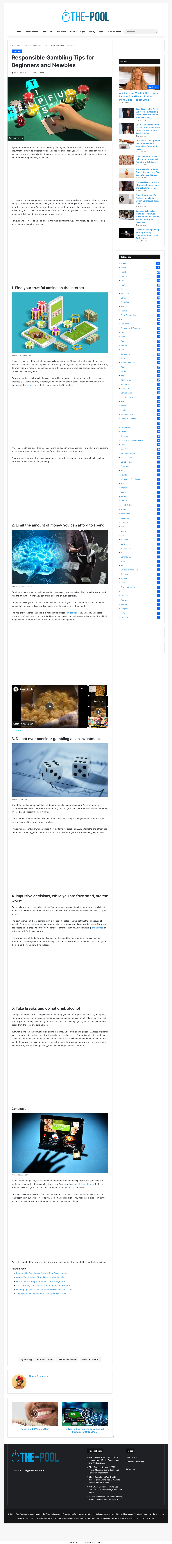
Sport (123, 319)
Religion (124, 604)
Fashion (124, 311)
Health (123, 272)
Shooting (124, 574)
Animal (123, 406)
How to (124, 475)
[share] (82, 688)
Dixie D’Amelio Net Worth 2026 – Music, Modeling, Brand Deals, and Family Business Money (104, 1470)
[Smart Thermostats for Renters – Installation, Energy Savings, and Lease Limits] (126, 199)
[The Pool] (86, 15)
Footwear (125, 600)
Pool (122, 367)
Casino (124, 276)
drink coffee (97, 927)
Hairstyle (124, 539)
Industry (124, 449)
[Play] (98, 712)
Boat (123, 535)
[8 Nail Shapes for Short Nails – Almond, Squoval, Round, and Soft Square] (126, 160)
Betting (124, 371)
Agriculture (125, 514)
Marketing (125, 324)
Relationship (126, 380)
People (73, 31)
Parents (124, 496)
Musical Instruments (129, 570)
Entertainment (31, 31)
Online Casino (45, 1359)
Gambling (24, 45)
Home (18, 31)
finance (124, 306)
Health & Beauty (128, 505)
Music (123, 432)
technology (125, 384)
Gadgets (124, 609)
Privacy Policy (131, 1457)
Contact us (130, 1469)
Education (125, 293)
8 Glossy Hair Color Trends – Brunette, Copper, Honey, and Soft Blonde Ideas (148, 185)
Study (123, 509)
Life (51, 31)
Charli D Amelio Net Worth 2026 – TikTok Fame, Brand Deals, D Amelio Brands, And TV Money (104, 1480)
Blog (122, 375)
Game (123, 298)
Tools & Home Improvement (133, 440)
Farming (124, 617)
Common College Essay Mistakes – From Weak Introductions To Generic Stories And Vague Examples (147, 216)
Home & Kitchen (114, 31)
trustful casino (90, 1359)
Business (124, 263)
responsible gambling (81, 1184)
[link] (16, 689)
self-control (71, 612)
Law (122, 332)
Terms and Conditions (135, 1462)
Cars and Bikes (127, 393)
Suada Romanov (20, 73)
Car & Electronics (128, 315)
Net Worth (62, 31)
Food (44, 31)
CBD (123, 350)
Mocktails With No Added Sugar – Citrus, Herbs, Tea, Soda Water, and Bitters (148, 172)
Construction (126, 462)
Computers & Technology (132, 328)
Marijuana (125, 492)
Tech (101, 31)
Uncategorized (127, 397)
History (124, 613)
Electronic (125, 466)
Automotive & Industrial (131, 479)
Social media (126, 457)
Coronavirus (126, 557)
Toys (123, 445)
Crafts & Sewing (128, 587)
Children (124, 436)
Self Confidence (68, 1359)
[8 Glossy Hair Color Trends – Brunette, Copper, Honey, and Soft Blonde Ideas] (126, 186)
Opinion (124, 591)
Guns (123, 544)
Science (124, 596)
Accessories (126, 548)
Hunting (124, 578)
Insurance (125, 518)
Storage (124, 583)
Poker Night (27, 689)
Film (122, 527)
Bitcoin (124, 565)
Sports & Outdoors (129, 419)
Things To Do (126, 522)
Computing (125, 354)
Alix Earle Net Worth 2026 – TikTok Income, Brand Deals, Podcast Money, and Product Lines (139, 96)
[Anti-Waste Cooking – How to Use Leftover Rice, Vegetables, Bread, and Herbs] (126, 144)
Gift (122, 483)
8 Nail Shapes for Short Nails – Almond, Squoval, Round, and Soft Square (147, 159)
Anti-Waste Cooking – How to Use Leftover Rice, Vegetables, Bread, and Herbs (105, 1490)
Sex (122, 401)
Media (123, 531)
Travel (123, 289)
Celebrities (125, 427)
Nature (124, 561)
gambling (27, 1359)
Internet (124, 488)
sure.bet (34, 385)
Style (82, 31)
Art (122, 423)
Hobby (123, 410)
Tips (122, 341)
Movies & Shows (128, 453)
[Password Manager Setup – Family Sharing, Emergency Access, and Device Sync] (126, 233)
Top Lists (124, 501)
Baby (123, 470)
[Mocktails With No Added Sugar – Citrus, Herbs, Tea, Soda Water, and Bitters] (126, 173)
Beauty (92, 31)
